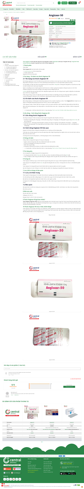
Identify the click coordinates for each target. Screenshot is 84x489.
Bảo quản (7, 81)
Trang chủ (5, 9)
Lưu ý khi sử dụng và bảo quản (10, 78)
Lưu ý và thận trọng (9, 79)
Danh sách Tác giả (47, 470)
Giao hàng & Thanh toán (48, 468)
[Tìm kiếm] (53, 2)
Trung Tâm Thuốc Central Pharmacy (27, 485)
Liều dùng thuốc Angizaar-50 (11, 71)
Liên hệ (63, 9)
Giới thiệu (29, 461)
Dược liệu (35, 9)
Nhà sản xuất (7, 82)
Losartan (57, 35)
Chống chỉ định (7, 74)
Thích (9, 375)
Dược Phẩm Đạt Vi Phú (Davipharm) (49, 429)
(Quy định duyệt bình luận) (76, 378)
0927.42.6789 (67, 463)
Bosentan (51, 432)
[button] (41, 441)
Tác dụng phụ (7, 75)
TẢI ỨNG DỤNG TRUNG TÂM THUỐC (67, 471)
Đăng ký (73, 2)
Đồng (56, 84)
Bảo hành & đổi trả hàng (48, 466)
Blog (58, 9)
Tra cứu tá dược (39, 5)
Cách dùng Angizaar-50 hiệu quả (11, 72)
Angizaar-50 (32, 422)
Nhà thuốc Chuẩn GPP (32, 465)
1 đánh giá (62, 18)
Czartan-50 (72, 422)
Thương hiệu (53, 9)
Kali (67, 155)
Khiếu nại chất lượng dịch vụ (33, 470)
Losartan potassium (28, 71)
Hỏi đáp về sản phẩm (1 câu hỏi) (14, 365)
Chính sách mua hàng (48, 463)
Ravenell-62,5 (52, 422)
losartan (32, 432)
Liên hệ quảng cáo (31, 472)
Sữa (23, 9)
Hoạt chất (46, 9)
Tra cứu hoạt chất (31, 5)
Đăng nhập (64, 2)
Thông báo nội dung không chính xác (34, 468)
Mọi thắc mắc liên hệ (65, 459)
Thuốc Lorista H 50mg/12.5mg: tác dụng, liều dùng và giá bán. (64, 148)
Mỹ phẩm (18, 9)
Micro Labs (57, 26)
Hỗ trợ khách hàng (32, 459)
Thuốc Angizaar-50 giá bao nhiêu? (10, 84)
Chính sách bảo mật (47, 465)
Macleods (66, 429)
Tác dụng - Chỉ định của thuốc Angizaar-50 (11, 65)
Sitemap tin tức (50, 472)
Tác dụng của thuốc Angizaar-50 (11, 67)
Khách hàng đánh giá (11, 380)
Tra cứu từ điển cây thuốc (21, 5)
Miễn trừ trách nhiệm (32, 466)
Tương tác (6, 77)
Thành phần (7, 64)
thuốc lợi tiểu (74, 119)
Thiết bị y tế (28, 9)
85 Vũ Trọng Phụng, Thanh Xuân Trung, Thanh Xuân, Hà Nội (70, 467)
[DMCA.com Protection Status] (78, 485)
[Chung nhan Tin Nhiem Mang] (74, 485)
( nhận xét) (13, 388)
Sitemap (45, 472)
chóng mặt (39, 155)
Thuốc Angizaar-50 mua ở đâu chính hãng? (12, 85)
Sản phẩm (11, 9)
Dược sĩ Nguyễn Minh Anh (63, 43)
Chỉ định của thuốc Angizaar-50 (11, 68)
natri (42, 162)
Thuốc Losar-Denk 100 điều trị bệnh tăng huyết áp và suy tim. (64, 110)
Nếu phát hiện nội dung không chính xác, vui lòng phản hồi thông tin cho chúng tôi (63, 40)
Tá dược (41, 9)
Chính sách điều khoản (48, 461)
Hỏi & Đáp (42, 57)
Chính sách (46, 459)
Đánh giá (77, 57)
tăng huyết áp (56, 61)
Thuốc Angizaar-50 (27, 61)
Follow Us (5, 476)
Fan (7, 472)
